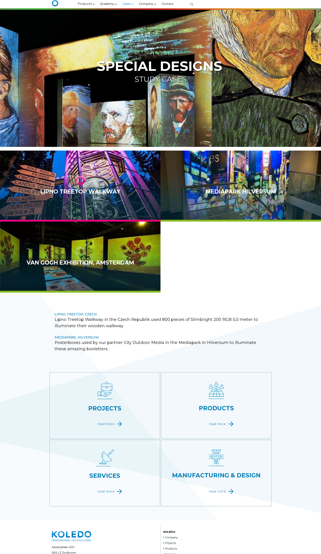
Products (171, 548)
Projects (170, 543)
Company (171, 537)
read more (106, 424)
